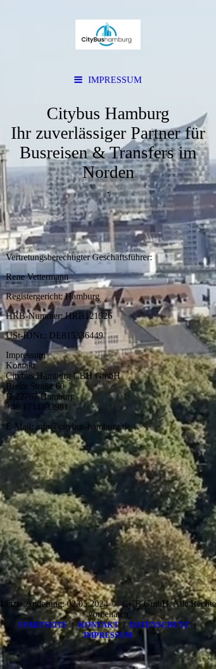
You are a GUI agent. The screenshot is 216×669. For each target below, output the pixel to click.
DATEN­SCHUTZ (160, 625)
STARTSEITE (42, 625)
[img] (108, 34)
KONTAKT (98, 625)
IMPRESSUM (115, 80)
